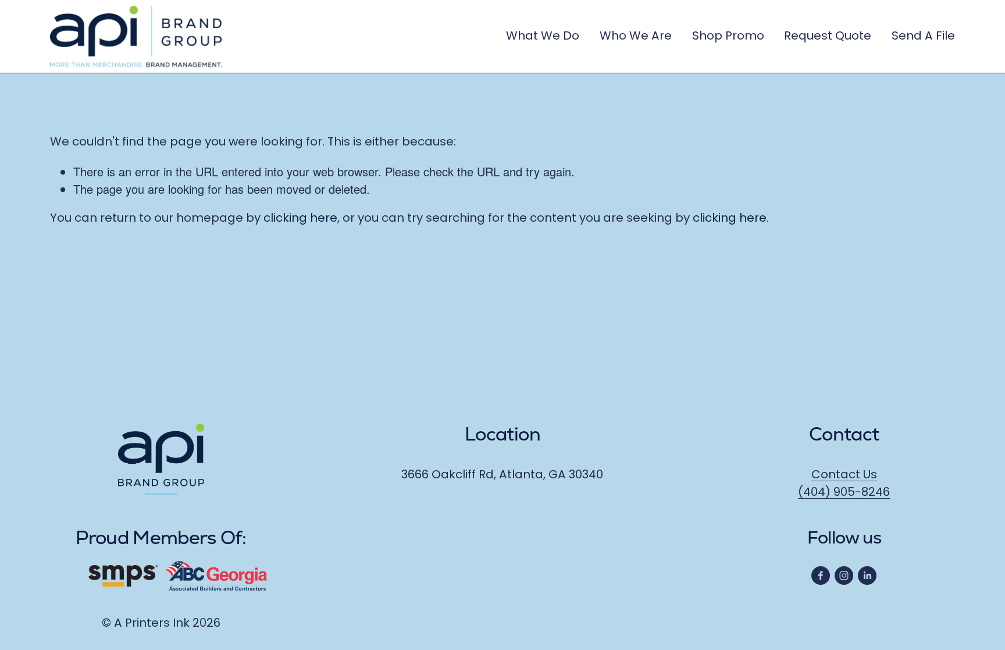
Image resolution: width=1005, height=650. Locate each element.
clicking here (300, 218)
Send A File (923, 36)
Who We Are (636, 36)
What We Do (542, 36)
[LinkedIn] (867, 575)
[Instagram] (844, 575)
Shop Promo (728, 36)
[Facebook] (820, 575)
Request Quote (827, 36)
